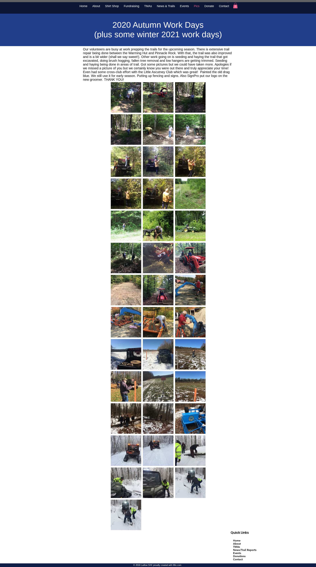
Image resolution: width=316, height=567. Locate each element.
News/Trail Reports (244, 550)
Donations (239, 556)
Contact (238, 559)
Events (237, 553)
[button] (227, 2)
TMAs (236, 546)
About (237, 543)
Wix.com (177, 565)
